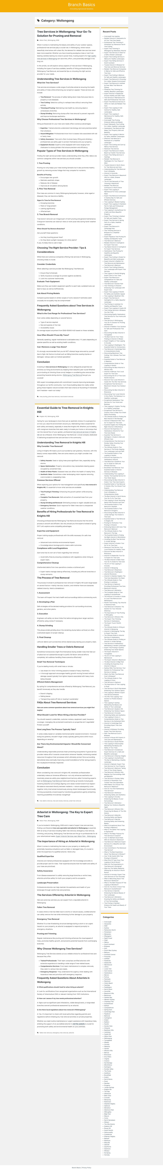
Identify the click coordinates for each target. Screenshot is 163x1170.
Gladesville (107, 963)
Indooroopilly (108, 1132)
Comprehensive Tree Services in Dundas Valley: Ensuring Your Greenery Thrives (114, 443)
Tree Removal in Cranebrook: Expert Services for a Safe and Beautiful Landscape (114, 752)
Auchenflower (108, 1003)
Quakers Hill (108, 1126)
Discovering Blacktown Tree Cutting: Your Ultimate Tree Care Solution (114, 355)
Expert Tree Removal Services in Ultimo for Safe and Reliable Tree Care (115, 104)
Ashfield (106, 958)
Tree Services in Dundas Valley (114, 778)
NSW (57, 40)
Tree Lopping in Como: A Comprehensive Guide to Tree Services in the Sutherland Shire (114, 719)
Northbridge (108, 1063)
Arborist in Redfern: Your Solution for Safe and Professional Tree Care (115, 329)
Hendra (106, 1048)
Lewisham (107, 1032)
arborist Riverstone (110, 574)
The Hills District (109, 1124)
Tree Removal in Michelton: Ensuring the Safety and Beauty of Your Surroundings (114, 899)
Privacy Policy (86, 1167)
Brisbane (107, 946)
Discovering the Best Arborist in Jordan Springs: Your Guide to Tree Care (114, 515)
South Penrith (108, 1130)
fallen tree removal (46, 1033)
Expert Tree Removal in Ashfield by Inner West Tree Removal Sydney (114, 85)
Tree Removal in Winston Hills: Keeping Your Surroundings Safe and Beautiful (114, 774)
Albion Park (43, 40)
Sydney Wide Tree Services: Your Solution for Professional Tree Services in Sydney (114, 670)
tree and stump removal (60, 801)
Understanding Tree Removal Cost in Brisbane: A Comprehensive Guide (113, 492)
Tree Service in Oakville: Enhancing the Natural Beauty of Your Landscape (114, 893)
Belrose (106, 1052)
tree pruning (43, 396)
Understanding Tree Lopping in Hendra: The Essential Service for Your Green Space (115, 476)
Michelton (107, 1108)
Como (106, 1118)
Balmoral (107, 1016)
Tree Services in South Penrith (114, 741)
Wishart (106, 1122)
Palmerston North (110, 930)
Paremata (107, 979)
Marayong (107, 1099)
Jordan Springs (109, 1087)
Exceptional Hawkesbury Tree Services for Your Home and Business (113, 402)
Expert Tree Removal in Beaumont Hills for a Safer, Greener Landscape (115, 177)
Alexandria (107, 924)
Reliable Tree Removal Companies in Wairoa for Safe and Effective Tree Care (115, 71)
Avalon (106, 1077)
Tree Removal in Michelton (112, 590)
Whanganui (107, 936)
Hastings (107, 985)
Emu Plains (107, 1057)
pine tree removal (54, 396)
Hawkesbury (108, 973)
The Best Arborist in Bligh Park (114, 662)
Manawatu (107, 934)
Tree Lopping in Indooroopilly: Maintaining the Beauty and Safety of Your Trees (114, 746)
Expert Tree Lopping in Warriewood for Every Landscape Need (115, 192)
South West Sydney (110, 950)
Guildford (107, 1073)
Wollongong (51, 40)
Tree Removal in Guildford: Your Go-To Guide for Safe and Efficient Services (114, 463)
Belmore (107, 952)
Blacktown (107, 995)
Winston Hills (108, 1050)
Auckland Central (109, 954)
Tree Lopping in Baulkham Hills (114, 296)
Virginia (106, 1059)
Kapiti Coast (108, 938)
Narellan (107, 1083)
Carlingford (108, 1018)
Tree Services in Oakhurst (112, 682)
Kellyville (107, 1142)
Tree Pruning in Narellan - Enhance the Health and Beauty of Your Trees (115, 905)
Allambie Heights (109, 1104)
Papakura (107, 1014)
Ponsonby (107, 956)
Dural (106, 1081)
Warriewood (108, 965)
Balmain (106, 1138)
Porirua (106, 977)
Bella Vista (107, 1095)
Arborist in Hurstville (110, 173)
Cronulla (107, 1097)
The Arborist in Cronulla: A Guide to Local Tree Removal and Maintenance (114, 598)
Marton (106, 975)
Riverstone (107, 1055)
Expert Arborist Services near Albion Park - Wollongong (76, 836)
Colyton (106, 1061)
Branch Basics (81, 4)
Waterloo (107, 1046)
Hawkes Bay (108, 997)
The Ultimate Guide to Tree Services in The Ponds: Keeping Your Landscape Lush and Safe (114, 449)
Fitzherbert (107, 932)
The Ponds (107, 1071)
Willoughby (107, 1112)
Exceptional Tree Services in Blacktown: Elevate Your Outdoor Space (115, 386)
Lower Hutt (107, 969)
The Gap (107, 1091)
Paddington (108, 987)
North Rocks (108, 1079)
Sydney (106, 928)
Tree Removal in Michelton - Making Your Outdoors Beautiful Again (114, 805)
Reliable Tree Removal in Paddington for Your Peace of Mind (113, 161)
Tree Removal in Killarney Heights (115, 756)
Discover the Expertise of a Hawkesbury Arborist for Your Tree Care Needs (114, 431)
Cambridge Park (109, 1012)
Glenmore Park (109, 1110)
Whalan (106, 1042)
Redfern (106, 1022)
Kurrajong (107, 1153)
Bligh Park (107, 1114)
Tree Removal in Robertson (113, 570)
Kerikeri (106, 1005)
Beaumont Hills (109, 993)
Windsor (107, 1151)
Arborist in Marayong (111, 568)
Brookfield (107, 1075)
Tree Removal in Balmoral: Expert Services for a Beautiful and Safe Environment (115, 844)
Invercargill (107, 922)
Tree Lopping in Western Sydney (114, 202)
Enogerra (107, 1085)
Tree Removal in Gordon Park (113, 284)
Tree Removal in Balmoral (112, 241)
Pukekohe (107, 960)
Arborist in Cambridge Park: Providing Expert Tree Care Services (113, 725)
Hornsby (107, 1155)
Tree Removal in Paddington (113, 572)
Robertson (107, 1102)
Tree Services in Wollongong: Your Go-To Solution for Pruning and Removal (114, 322)
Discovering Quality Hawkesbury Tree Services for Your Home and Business (115, 316)
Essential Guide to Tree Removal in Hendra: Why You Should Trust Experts (114, 486)
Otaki (106, 940)
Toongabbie (108, 1040)
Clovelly (106, 1044)
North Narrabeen (109, 1120)
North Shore (108, 989)
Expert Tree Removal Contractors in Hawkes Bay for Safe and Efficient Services (115, 198)
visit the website (78, 1024)
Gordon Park (108, 1026)
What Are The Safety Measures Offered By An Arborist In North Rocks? (114, 870)
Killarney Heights (109, 1136)
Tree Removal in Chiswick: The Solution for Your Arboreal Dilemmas (114, 609)
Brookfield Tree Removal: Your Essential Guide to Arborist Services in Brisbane (114, 470)
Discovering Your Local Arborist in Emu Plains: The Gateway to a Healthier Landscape (114, 396)
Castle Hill (107, 1034)
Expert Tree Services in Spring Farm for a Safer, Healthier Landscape (114, 222)
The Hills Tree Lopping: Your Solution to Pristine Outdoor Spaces (113, 699)
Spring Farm (108, 1010)
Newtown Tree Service (111, 149)
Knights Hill (43, 416)
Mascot (106, 1116)
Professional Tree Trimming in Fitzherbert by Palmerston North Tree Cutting (114, 44)
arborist (71, 1033)
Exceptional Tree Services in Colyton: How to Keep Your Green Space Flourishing (115, 412)
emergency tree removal (60, 1033)
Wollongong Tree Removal (72, 375)
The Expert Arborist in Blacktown (115, 660)
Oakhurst (107, 1106)
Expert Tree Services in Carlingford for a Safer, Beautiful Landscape (114, 300)
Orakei (106, 1020)
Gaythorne (107, 1147)
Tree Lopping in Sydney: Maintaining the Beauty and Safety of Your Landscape (113, 705)
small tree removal (75, 801)
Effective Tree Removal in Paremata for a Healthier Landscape (112, 140)
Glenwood (107, 1093)
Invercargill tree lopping (112, 36)
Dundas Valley (108, 1069)
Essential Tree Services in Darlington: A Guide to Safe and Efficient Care (114, 437)
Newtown (107, 981)
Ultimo (106, 967)
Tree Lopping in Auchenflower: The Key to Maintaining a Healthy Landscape (114, 760)
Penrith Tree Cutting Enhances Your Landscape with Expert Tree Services (115, 269)
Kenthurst (107, 1140)
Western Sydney (109, 999)
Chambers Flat (109, 1001)
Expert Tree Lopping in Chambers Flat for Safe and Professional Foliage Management (115, 206)
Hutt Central (108, 971)
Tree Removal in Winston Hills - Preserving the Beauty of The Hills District (115, 811)
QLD (105, 948)
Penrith (106, 1024)
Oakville (106, 1144)
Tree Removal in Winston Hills (113, 617)
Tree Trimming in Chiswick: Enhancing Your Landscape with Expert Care (114, 288)
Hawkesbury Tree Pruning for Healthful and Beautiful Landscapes (113, 253)
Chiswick (107, 1028)
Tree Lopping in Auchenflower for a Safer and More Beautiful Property (115, 212)
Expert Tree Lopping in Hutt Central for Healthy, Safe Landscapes (113, 110)
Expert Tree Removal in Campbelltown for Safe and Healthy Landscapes (113, 279)
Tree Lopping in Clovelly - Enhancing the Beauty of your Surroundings (113, 799)
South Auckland (109, 944)
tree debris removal (46, 801)
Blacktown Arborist (110, 588)
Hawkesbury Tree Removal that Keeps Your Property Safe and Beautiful (114, 130)
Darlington (107, 1067)
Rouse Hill (107, 1128)
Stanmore (107, 1149)
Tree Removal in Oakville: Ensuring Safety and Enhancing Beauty (114, 821)
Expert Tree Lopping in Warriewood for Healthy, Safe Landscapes (113, 116)
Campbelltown (109, 1007)
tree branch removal (66, 396)
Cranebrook (108, 1134)
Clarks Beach (108, 983)
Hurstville (107, 991)
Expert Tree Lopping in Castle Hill (115, 308)
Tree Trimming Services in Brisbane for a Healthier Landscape (112, 232)
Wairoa (106, 942)
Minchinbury (108, 1065)
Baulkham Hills (109, 1030)
